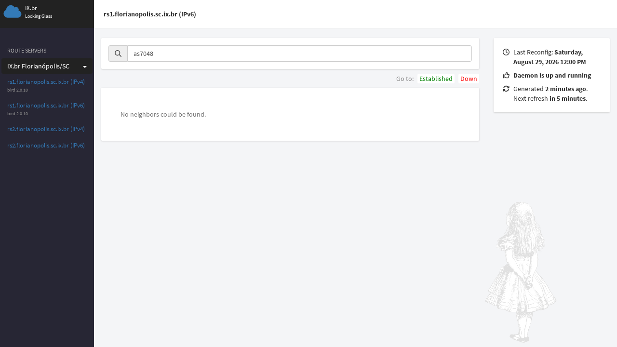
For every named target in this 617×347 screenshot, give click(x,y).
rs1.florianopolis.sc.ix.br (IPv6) (46, 105)
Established (436, 78)
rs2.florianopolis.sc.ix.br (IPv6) (46, 145)
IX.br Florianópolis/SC (38, 66)
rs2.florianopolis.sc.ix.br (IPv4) (46, 129)
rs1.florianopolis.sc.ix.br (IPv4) (46, 82)
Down (468, 78)
